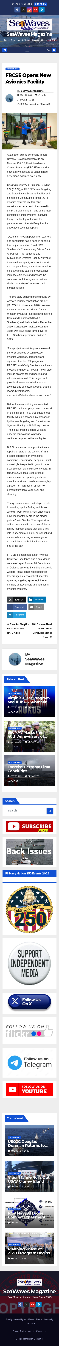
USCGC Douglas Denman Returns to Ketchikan (26, 1145)
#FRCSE (22, 99)
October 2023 (12, 69)
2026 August (14, 1137)
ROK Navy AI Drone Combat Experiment (26, 1215)
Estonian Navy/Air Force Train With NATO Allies (18, 628)
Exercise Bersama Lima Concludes (29, 769)
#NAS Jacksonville (28, 104)
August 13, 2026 (20, 1151)
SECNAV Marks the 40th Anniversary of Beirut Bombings (26, 736)
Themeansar (29, 1323)
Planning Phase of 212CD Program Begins (29, 1251)
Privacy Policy (19, 1331)
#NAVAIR (45, 104)
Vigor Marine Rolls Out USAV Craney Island (28, 1179)
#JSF (32, 99)
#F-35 (41, 94)
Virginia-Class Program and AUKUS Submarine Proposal (29, 702)
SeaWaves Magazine (29, 34)
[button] (48, 50)
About (31, 1331)
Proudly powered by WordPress (20, 1319)
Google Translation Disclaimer (29, 1339)
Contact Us (41, 1331)
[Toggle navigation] (27, 50)
